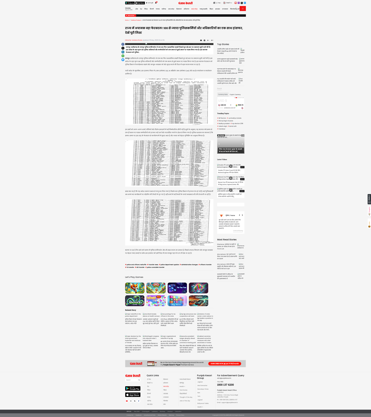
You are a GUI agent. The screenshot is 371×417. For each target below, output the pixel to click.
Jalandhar (178, 411)
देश (148, 386)
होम (136, 9)
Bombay (162, 411)
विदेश (148, 390)
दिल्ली (152, 9)
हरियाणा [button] (186, 9)
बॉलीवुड (182, 383)
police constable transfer (154, 267)
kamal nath (232, 126)
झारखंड (217, 9)
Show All (219, 88)
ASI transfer (140, 267)
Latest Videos (222, 159)
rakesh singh (222, 126)
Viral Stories (183, 390)
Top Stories (223, 44)
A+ (212, 40)
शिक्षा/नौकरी (183, 394)
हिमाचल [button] (179, 9)
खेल (164, 404)
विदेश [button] (146, 9)
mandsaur (221, 129)
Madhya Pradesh (136, 20)
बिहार (211, 9)
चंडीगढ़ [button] (164, 9)
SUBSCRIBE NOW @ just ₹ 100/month (225, 363)
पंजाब (148, 397)
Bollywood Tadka (203, 403)
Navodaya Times (202, 389)
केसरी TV (150, 383)
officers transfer (205, 265)
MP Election (221, 118)
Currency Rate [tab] (223, 94)
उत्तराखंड (165, 394)
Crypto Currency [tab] (235, 94)
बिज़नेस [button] (232, 9)
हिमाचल (165, 379)
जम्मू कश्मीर (203, 9)
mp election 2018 (237, 123)
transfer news (152, 265)
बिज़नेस (165, 401)
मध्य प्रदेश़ (194, 9)
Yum (198, 396)
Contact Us (130, 415)
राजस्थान (165, 397)
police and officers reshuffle (135, 265)
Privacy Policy (180, 415)
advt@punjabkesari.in (224, 378)
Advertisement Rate (149, 415)
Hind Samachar (202, 385)
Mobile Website (162, 415)
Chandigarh (145, 411)
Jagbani (200, 382)
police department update (169, 265)
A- (208, 40)
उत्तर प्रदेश (171, 9)
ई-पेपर (149, 379)
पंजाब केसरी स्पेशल (185, 379)
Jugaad (199, 400)
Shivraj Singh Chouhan (225, 121)
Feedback (138, 415)
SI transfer (129, 267)
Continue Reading (238, 228)
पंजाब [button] (158, 9)
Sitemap (171, 415)
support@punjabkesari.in (230, 402)
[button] (219, 144)
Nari (198, 393)
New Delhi (137, 411)
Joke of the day (185, 401)
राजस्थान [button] (225, 9)
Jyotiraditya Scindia (234, 118)
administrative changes (189, 265)
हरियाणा (165, 383)
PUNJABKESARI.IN (228, 415)
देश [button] (141, 9)
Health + (182, 386)
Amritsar (170, 411)
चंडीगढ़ (149, 401)
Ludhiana (155, 411)
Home (127, 20)
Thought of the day (186, 397)
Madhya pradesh (223, 123)
